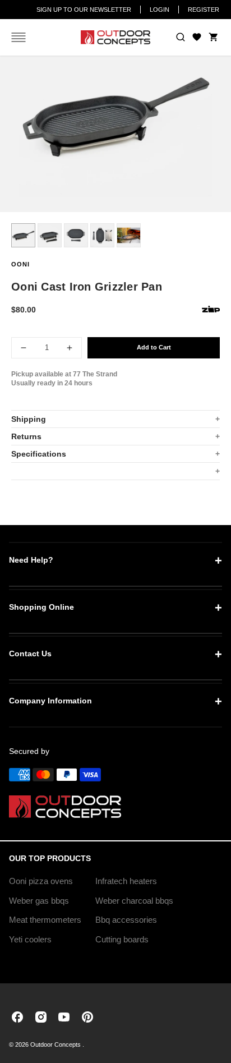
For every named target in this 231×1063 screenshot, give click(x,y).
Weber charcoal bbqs (134, 900)
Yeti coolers (30, 939)
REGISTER (203, 9)
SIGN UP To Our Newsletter (83, 9)
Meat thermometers (45, 919)
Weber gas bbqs (39, 900)
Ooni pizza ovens (41, 881)
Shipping (28, 419)
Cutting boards (122, 939)
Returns (26, 436)
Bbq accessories (126, 919)
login (159, 9)
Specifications (38, 453)
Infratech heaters (126, 881)
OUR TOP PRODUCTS (50, 858)
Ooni (20, 264)
